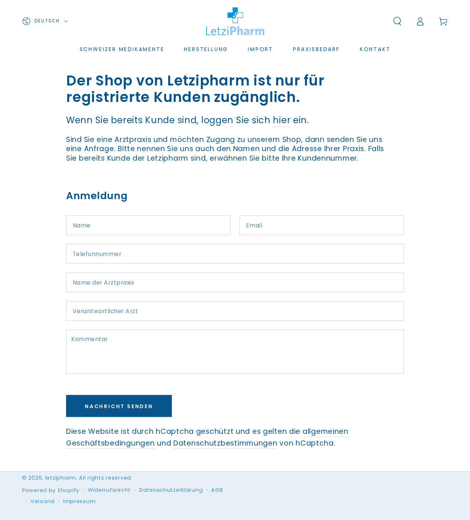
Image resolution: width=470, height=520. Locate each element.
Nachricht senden (119, 406)
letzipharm (60, 477)
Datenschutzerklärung (171, 490)
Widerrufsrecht (109, 490)
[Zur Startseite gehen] (235, 21)
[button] (397, 21)
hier (281, 120)
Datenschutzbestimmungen (225, 443)
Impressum (79, 501)
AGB (217, 490)
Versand (42, 501)
